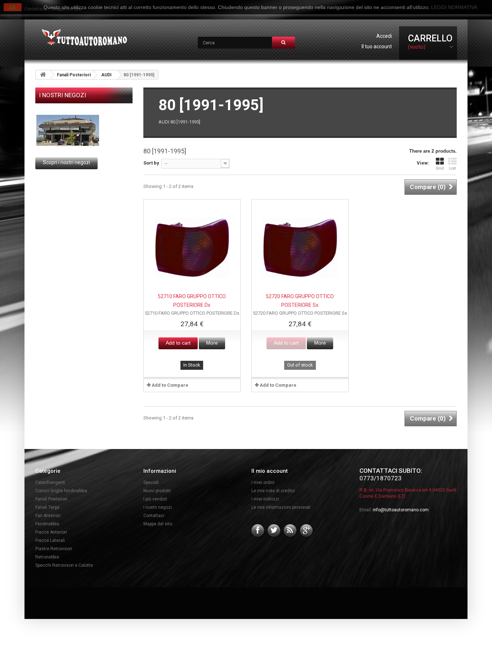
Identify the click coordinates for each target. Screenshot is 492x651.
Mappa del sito (157, 523)
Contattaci (153, 515)
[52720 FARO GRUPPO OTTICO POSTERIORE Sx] (300, 247)
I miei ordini (262, 482)
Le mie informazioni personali (280, 507)
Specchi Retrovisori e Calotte (64, 565)
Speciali (151, 482)
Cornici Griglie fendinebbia (61, 490)
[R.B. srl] (82, 38)
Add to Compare (170, 385)
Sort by (151, 163)
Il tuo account (377, 46)
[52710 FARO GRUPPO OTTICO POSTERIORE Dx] (192, 247)
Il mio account (269, 471)
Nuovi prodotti (157, 490)
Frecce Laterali (50, 540)
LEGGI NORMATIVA (454, 7)
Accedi (384, 36)
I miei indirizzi (265, 499)
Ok (12, 7)
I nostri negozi (62, 95)
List (452, 168)
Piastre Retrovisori (53, 548)
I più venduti (155, 499)
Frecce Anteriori (51, 532)
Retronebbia (47, 557)
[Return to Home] (43, 74)
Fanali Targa (47, 507)
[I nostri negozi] (84, 130)
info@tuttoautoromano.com (401, 509)
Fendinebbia (47, 523)
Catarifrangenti (50, 482)
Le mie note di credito (273, 490)
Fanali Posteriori (74, 74)
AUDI (106, 74)
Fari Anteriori (48, 515)
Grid (440, 168)
